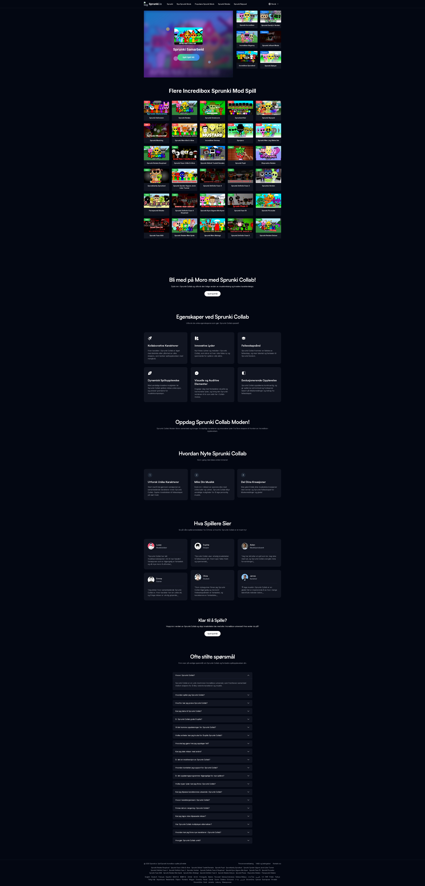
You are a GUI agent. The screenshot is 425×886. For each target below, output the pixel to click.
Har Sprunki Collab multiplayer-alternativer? (193, 824)
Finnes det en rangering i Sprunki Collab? (192, 808)
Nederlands (170, 879)
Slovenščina (198, 882)
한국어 (196, 877)
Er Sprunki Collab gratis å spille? (188, 719)
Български (266, 879)
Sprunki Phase (241, 873)
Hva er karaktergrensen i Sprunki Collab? (192, 800)
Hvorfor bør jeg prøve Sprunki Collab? (191, 703)
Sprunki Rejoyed (240, 4)
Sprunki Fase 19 (255, 870)
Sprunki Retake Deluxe (226, 873)
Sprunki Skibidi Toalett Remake (202, 868)
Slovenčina (250, 879)
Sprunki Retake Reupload (160, 868)
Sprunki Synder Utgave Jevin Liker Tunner (258, 868)
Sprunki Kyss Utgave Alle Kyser (237, 870)
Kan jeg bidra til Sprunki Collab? (188, 711)
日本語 (190, 877)
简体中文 (176, 877)
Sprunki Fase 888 (155, 873)
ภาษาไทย (251, 877)
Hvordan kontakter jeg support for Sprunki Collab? (196, 768)
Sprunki (170, 4)
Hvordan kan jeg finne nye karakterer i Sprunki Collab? (198, 832)
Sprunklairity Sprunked (234, 868)
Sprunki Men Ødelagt (191, 873)
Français (161, 877)
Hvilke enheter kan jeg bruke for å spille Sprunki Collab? (198, 735)
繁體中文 (183, 877)
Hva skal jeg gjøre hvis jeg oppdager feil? (192, 743)
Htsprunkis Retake (253, 873)
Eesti (205, 882)
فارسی (242, 879)
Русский (217, 877)
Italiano (210, 877)
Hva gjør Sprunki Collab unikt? (188, 840)
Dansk (211, 879)
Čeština (223, 879)
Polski (271, 877)
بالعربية (258, 877)
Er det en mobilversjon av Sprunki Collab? (192, 759)
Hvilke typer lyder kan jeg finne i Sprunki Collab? (195, 784)
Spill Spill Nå (188, 57)
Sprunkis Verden (193, 870)
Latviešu (211, 882)
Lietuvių (218, 882)
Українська (160, 879)
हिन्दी (266, 877)
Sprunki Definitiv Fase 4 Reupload (212, 870)
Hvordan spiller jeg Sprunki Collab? (190, 695)
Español (168, 877)
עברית (237, 879)
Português (203, 877)
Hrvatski (274, 879)
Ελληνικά (230, 879)
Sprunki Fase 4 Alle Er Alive (180, 868)
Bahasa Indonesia (228, 877)
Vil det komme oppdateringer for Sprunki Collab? (195, 727)
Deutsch (154, 877)
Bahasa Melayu (241, 877)
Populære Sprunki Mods (204, 4)
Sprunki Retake (224, 4)
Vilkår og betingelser (263, 864)
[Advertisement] (212, 253)
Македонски (226, 882)
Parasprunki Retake (269, 873)
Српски (258, 879)
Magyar (191, 879)
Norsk (205, 879)
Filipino (178, 879)
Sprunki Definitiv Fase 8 (208, 873)
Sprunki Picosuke (268, 870)
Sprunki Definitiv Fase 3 (177, 870)
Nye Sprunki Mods (184, 4)
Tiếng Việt (151, 879)
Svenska (199, 879)
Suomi (217, 879)
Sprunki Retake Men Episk (172, 873)
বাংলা (263, 877)
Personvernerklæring (246, 864)
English (147, 877)
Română (185, 879)
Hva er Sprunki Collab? (185, 675)
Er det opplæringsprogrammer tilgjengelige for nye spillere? (199, 776)
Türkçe (277, 877)
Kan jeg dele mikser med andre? (188, 751)
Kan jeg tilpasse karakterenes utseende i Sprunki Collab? (198, 792)
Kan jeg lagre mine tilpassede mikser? (190, 816)
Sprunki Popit (220, 868)
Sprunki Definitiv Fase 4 (159, 870)
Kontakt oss (277, 864)
